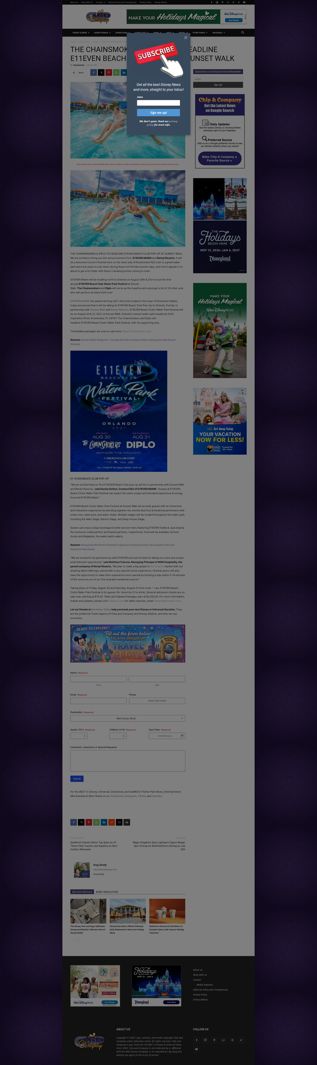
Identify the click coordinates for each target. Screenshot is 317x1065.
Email (140, 97)
